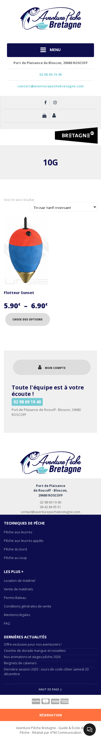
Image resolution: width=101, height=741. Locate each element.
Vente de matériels (18, 589)
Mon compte (55, 368)
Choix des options (27, 319)
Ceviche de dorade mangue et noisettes (35, 650)
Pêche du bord (15, 549)
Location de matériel (19, 580)
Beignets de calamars (20, 663)
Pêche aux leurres (18, 532)
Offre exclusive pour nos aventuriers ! (33, 644)
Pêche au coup (16, 558)
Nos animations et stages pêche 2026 (32, 657)
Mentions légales (17, 615)
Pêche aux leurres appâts (24, 541)
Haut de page (49, 689)
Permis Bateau (15, 598)
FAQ (7, 623)
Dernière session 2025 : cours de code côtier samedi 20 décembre (46, 671)
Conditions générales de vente (27, 606)
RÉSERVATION (50, 715)
